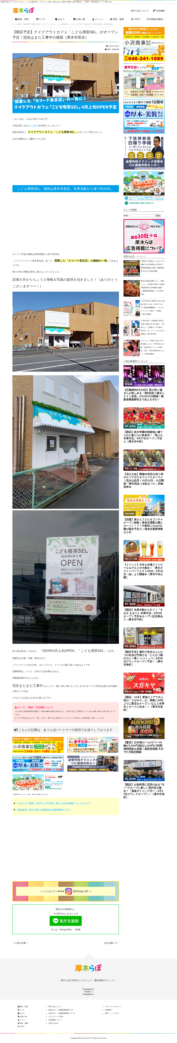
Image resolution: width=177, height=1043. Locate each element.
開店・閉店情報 (113, 49)
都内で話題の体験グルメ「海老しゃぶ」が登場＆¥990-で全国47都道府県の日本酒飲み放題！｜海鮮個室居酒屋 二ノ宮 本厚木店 (152, 287)
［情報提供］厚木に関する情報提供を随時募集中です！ (43, 810)
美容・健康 (118, 19)
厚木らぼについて (140, 11)
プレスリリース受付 (55, 1017)
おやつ (61, 19)
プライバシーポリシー (113, 1007)
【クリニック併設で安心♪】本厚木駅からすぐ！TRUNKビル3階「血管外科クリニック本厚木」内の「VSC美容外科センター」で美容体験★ (152, 347)
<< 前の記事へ (21, 943)
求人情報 (32, 125)
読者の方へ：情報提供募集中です (60, 1010)
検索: (125, 215)
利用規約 (108, 1010)
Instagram (87, 994)
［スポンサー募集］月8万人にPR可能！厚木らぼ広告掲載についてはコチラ (53, 803)
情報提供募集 (156, 19)
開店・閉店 (23, 19)
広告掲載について (55, 1020)
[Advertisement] (65, 162)
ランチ (41, 19)
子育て (137, 19)
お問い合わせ (53, 1023)
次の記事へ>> (111, 943)
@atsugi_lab (80, 891)
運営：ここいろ (111, 1013)
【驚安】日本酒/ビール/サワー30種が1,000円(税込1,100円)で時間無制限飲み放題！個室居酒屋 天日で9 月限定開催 (152, 266)
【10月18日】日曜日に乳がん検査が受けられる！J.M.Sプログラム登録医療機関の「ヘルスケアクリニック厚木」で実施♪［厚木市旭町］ (153, 307)
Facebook (87, 989)
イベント (99, 19)
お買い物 (80, 19)
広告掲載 (160, 11)
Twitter (87, 992)
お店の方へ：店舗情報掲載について (61, 1013)
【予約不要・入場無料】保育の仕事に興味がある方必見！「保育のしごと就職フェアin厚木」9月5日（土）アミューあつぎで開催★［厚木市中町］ (152, 327)
